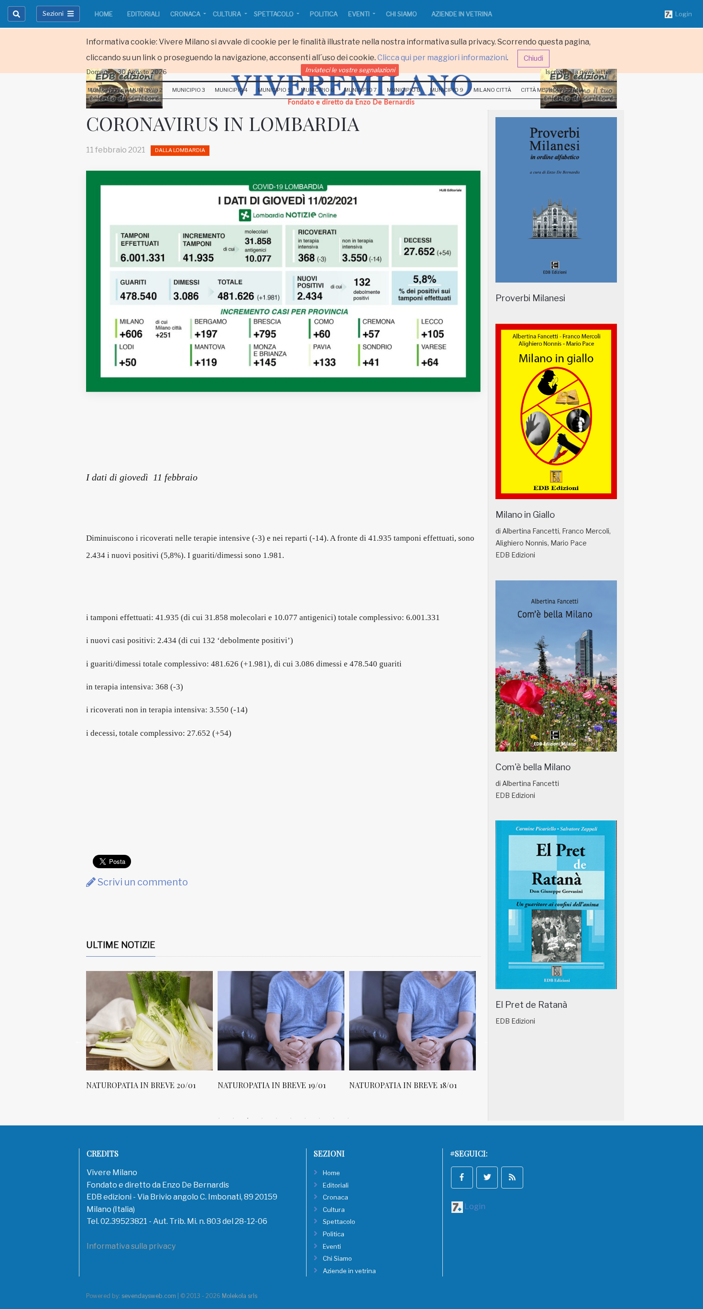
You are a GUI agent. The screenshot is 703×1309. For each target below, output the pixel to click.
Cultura (227, 14)
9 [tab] (334, 1118)
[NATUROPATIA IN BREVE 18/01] (412, 1020)
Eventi (359, 14)
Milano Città (492, 90)
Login (682, 14)
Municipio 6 (317, 90)
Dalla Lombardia (180, 150)
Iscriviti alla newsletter (579, 72)
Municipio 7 (360, 90)
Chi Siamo (401, 14)
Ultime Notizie (120, 944)
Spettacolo (274, 14)
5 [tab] (276, 1118)
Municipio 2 (146, 90)
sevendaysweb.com (148, 1295)
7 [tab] (305, 1118)
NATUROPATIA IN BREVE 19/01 (272, 1085)
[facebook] (462, 1178)
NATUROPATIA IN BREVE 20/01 (141, 1085)
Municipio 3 (188, 90)
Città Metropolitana (552, 90)
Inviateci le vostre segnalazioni (350, 70)
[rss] (512, 1178)
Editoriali (143, 14)
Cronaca (186, 14)
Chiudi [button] (533, 58)
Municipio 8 (403, 90)
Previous (79, 1041)
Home (104, 14)
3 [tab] (248, 1118)
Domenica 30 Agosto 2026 (127, 72)
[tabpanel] (152, 1035)
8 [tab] (319, 1118)
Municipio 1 (104, 90)
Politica (324, 14)
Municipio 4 (231, 90)
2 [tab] (233, 1118)
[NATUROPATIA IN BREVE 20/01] (149, 1020)
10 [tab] (348, 1118)
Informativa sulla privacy (131, 1246)
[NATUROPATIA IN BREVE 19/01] (281, 1020)
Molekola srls (239, 1295)
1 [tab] (219, 1118)
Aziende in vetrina (461, 14)
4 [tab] (262, 1118)
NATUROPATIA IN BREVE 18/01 (403, 1085)
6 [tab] (291, 1118)
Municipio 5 (274, 90)
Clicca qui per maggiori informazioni (442, 57)
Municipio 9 (446, 90)
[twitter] (487, 1178)
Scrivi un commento (142, 882)
